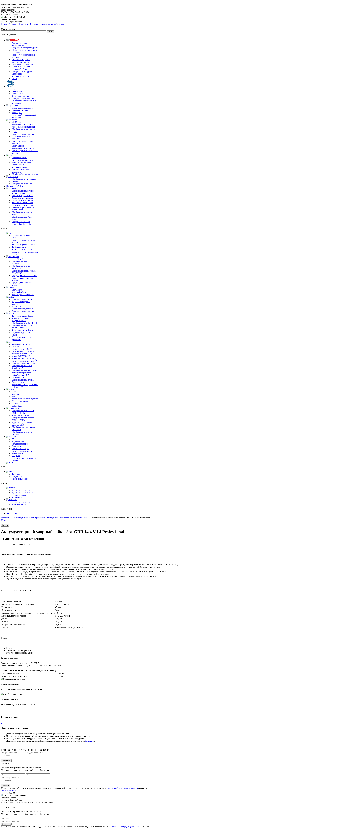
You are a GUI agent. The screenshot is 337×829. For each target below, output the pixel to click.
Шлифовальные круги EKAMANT (22, 262)
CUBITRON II (18, 377)
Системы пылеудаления (22, 64)
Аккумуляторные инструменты (19, 44)
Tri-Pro (15, 403)
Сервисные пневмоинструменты (21, 75)
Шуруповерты (18, 94)
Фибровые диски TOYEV (23, 245)
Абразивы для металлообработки (20, 442)
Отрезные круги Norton (22, 200)
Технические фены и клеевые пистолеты (21, 60)
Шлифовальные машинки (23, 129)
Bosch (30, 518)
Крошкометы (17, 497)
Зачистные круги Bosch (22, 330)
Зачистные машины (20, 96)
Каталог (11, 518)
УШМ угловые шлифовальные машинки (23, 123)
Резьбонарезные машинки (23, 127)
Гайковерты (17, 91)
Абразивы (16, 439)
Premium (15, 396)
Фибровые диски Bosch (22, 316)
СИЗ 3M (15, 347)
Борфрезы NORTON (21, 221)
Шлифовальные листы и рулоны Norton (23, 192)
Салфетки (16, 456)
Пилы (14, 78)
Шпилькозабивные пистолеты (20, 170)
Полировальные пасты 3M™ (25, 363)
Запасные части (19, 504)
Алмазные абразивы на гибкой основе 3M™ (22, 374)
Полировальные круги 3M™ (24, 361)
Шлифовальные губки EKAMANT (22, 267)
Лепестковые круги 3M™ (23, 351)
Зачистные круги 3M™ (22, 354)
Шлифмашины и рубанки (23, 71)
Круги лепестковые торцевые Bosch (20, 319)
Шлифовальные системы (23, 184)
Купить (5, 525)
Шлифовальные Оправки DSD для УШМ (23, 419)
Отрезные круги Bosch (22, 332)
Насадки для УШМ (14, 186)
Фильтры (16, 474)
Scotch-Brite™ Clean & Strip (24, 358)
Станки (15, 181)
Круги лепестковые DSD (23, 415)
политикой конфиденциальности (123, 788)
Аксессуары (17, 112)
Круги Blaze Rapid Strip (22, 224)
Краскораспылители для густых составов (22, 493)
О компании (6, 790)
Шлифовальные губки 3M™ (24, 370)
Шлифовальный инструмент (24, 179)
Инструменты (21, 518)
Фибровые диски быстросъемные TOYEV (23, 248)
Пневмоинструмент (20, 110)
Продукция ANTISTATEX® (24, 275)
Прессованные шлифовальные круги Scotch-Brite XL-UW (25, 384)
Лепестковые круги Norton (24, 205)
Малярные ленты (19, 306)
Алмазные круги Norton (22, 195)
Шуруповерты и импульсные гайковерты (51, 518)
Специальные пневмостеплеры (19, 166)
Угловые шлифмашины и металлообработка (23, 68)
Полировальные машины (23, 98)
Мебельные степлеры (21, 162)
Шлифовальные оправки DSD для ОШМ (23, 411)
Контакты (89, 741)
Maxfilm (15, 394)
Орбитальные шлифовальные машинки (23, 147)
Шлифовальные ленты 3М (23, 380)
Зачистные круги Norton (22, 198)
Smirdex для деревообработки (19, 291)
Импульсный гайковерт (80, 518)
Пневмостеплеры (19, 158)
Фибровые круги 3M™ (22, 344)
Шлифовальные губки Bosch (24, 323)
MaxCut (15, 392)
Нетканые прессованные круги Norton (23, 208)
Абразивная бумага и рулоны (25, 399)
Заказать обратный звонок (13, 22)
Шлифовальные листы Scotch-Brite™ (22, 366)
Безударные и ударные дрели (25, 48)
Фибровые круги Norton (22, 203)
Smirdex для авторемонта (23, 294)
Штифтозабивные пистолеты (25, 174)
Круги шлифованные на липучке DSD (22, 423)
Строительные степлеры (23, 160)
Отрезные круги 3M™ (22, 349)
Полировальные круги (22, 299)
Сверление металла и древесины (21, 338)
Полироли (16, 446)
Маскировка (17, 453)
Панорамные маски (20, 479)
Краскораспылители (21, 490)
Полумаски (17, 476)
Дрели (14, 89)
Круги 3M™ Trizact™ (21, 356)
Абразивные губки (20, 401)
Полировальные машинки (23, 134)
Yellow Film (17, 406)
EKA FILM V (18, 259)
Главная (4, 518)
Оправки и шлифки (20, 448)
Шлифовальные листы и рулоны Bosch (23, 326)
